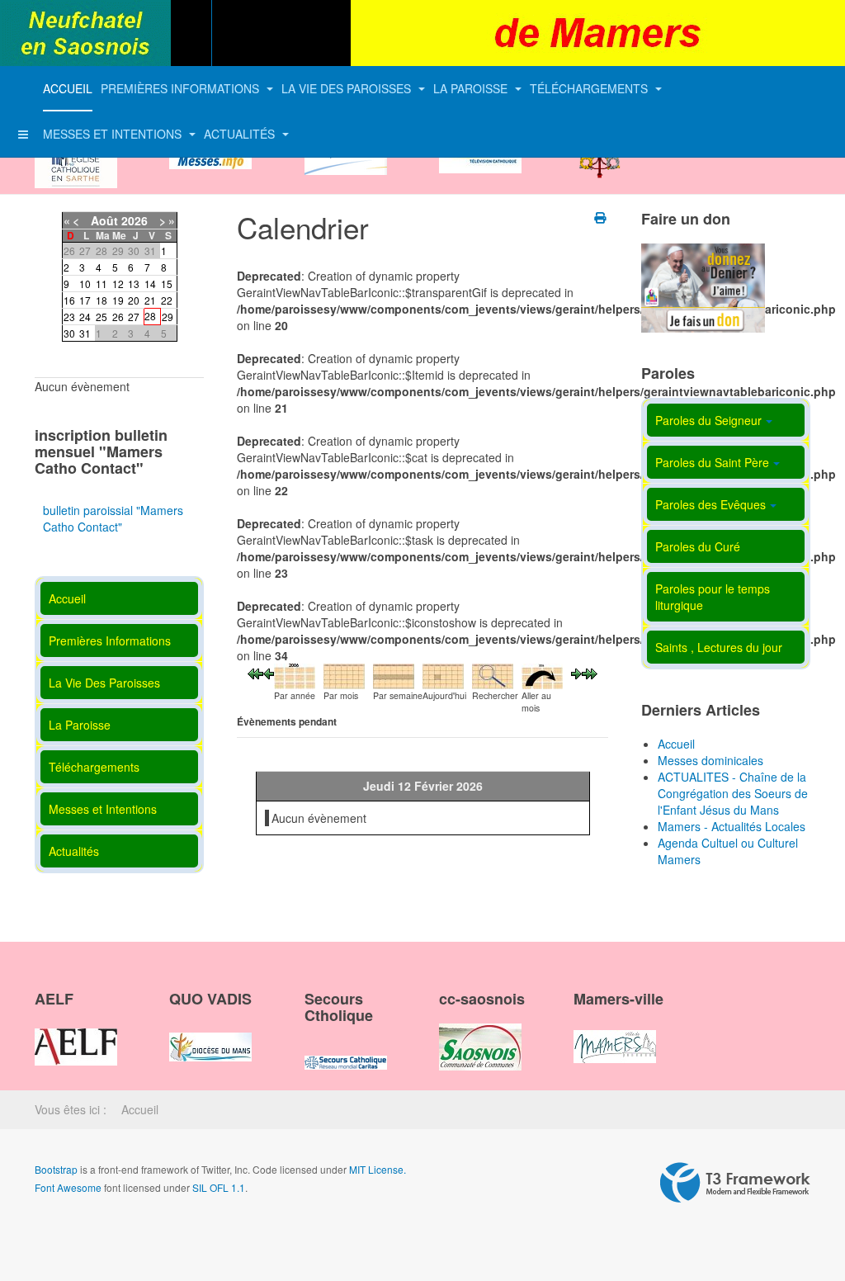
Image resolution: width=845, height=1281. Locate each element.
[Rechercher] (492, 674)
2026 (134, 220)
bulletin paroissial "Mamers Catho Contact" (113, 518)
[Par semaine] (393, 674)
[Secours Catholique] (345, 1049)
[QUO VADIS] (210, 1032)
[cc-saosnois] (480, 1032)
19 (118, 300)
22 (166, 300)
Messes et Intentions (114, 133)
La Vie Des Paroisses (347, 88)
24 (85, 317)
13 (133, 284)
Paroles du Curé (697, 546)
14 (150, 284)
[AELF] (76, 1032)
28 (150, 316)
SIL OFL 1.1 (218, 1187)
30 (69, 333)
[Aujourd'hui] (443, 674)
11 (101, 284)
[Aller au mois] (542, 674)
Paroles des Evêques (710, 504)
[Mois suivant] (589, 672)
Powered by (735, 1182)
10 (85, 284)
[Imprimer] (601, 217)
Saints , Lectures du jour (718, 647)
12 (118, 284)
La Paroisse (472, 88)
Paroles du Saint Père (712, 462)
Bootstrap (56, 1169)
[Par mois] (344, 674)
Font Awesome (68, 1187)
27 (133, 317)
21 (150, 300)
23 (69, 317)
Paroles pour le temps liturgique (712, 596)
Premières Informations (181, 88)
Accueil (67, 88)
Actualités (241, 133)
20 (133, 300)
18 (101, 300)
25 (101, 317)
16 (69, 300)
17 (85, 300)
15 (166, 284)
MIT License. (377, 1169)
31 (85, 333)
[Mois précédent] (255, 672)
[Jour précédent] (268, 672)
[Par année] (294, 674)
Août (104, 220)
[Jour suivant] (576, 672)
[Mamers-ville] (615, 1032)
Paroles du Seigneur (708, 420)
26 (118, 317)
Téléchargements (590, 88)
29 (167, 317)
